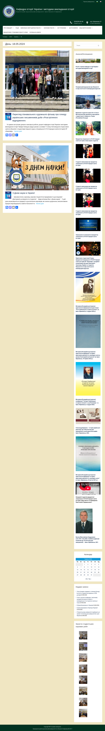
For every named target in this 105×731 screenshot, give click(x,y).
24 (91, 572)
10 (91, 567)
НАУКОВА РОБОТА (49, 28)
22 (84, 572)
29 (84, 575)
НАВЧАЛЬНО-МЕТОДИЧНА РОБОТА (31, 28)
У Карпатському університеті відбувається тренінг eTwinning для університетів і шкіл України (88, 613)
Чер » (89, 579)
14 (81, 569)
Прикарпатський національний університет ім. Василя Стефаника (50, 729)
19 (98, 569)
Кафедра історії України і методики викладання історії (45, 9)
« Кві (86, 579)
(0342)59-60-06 (78, 21)
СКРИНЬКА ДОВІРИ (35, 32)
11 (95, 567)
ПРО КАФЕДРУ (8, 28)
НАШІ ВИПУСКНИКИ (85, 28)
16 (88, 569)
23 (88, 572)
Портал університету (88, 1)
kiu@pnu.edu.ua (78, 23)
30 (88, 575)
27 (77, 575)
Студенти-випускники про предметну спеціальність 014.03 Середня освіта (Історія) (86, 163)
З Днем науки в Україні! (23, 193)
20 (77, 572)
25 (95, 572)
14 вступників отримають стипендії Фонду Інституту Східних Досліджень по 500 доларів (88, 593)
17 (91, 569)
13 (77, 569)
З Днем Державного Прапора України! (87, 607)
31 (91, 575)
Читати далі (18, 131)
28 (81, 575)
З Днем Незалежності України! (85, 605)
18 (95, 569)
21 (81, 572)
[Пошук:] (87, 45)
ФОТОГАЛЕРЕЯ (73, 28)
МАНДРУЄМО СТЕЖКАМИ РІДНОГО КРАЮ (16, 32)
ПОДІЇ (17, 28)
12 (98, 567)
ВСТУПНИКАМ (62, 28)
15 (84, 569)
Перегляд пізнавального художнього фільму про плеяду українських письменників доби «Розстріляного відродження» (39, 117)
